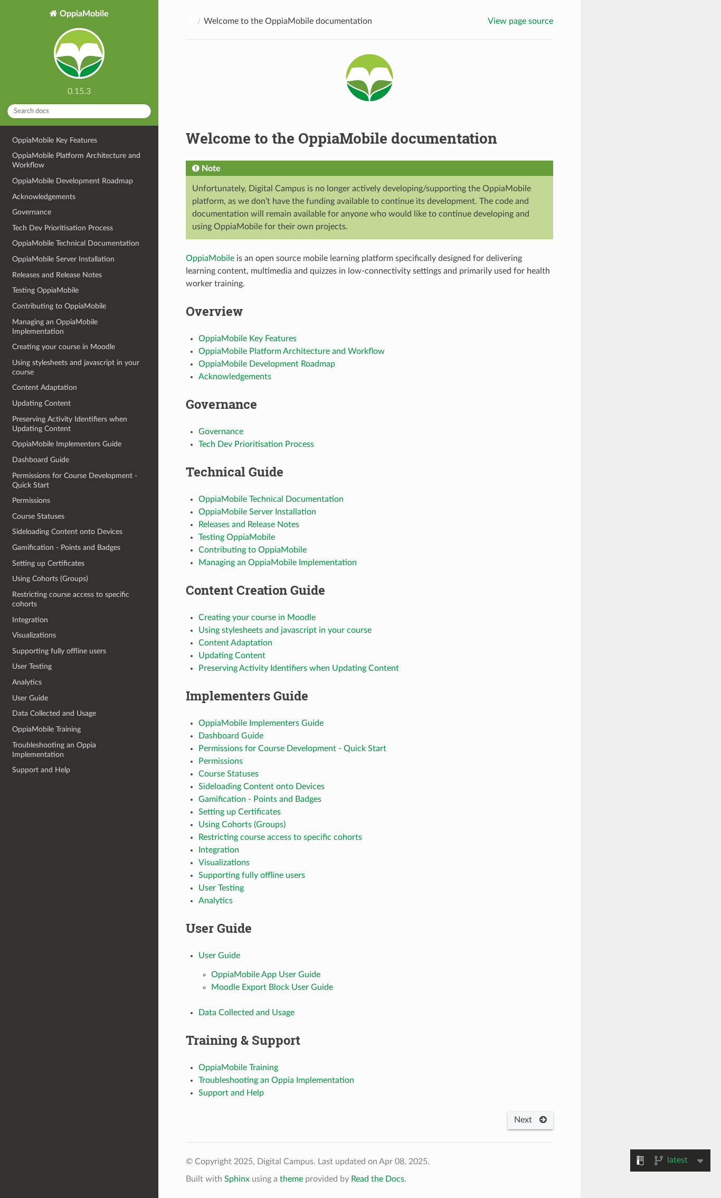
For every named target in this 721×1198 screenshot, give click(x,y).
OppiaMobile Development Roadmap (72, 181)
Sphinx (237, 1179)
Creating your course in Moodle (63, 347)
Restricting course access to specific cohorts (70, 599)
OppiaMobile (83, 14)
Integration (30, 620)
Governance (31, 212)
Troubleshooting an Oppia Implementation (54, 750)
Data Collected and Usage (54, 713)
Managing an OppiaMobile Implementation (55, 326)
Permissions (31, 500)
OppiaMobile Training (46, 729)
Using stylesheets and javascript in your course (75, 367)
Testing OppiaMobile (45, 290)
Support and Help (41, 770)
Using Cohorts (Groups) (50, 579)
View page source (520, 21)
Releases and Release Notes (57, 275)
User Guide (30, 698)
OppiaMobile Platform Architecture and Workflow (76, 160)
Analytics (27, 682)
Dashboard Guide (40, 460)
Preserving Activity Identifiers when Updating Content (69, 424)
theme (291, 1179)
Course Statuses (38, 516)
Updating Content (41, 403)
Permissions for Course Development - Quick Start (74, 480)
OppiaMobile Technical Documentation (75, 243)
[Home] (190, 20)
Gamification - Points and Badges (66, 547)
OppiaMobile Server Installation (63, 259)
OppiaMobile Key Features (54, 140)
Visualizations (34, 635)
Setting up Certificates (48, 563)
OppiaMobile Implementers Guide (66, 444)
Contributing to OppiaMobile (59, 306)
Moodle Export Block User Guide (272, 987)
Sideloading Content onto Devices (67, 532)
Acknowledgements (43, 197)
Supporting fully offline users (59, 651)
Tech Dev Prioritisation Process (62, 228)
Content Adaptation (44, 387)
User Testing (32, 666)
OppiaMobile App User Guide (265, 974)
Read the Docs (377, 1179)
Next (524, 1120)
